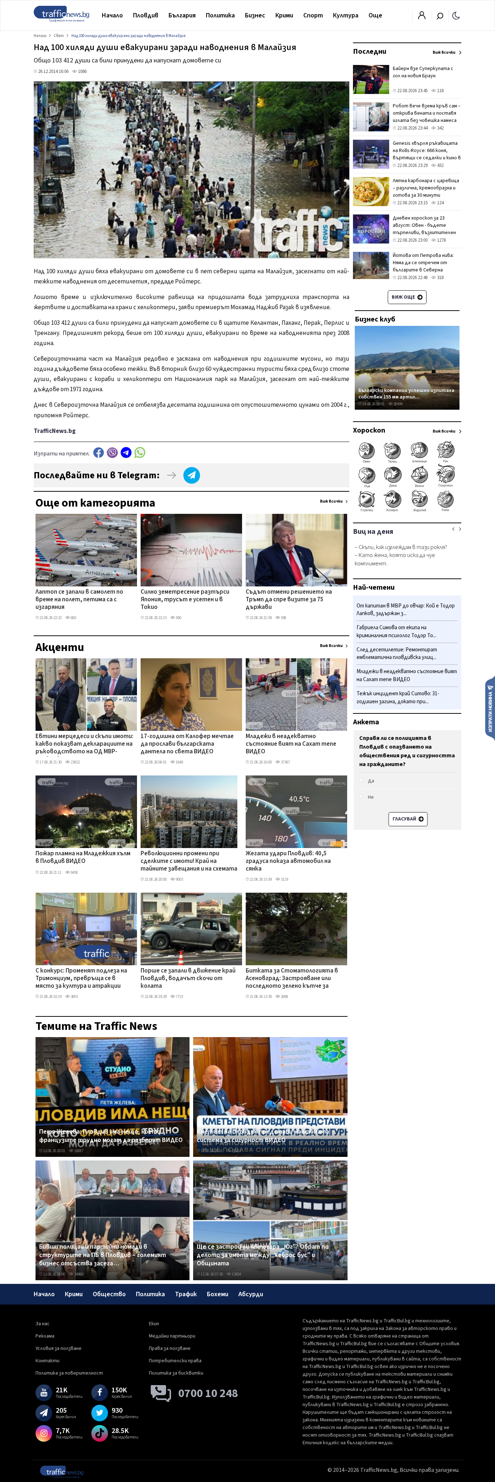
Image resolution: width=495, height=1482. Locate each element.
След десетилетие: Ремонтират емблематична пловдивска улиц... (397, 654)
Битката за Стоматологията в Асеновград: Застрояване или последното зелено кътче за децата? (292, 979)
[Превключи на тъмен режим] (456, 15)
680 (73, 618)
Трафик (186, 1294)
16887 (78, 1151)
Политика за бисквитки (176, 1373)
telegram (126, 452)
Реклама (45, 1336)
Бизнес (255, 15)
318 (440, 277)
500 (178, 618)
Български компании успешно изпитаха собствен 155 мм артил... (406, 393)
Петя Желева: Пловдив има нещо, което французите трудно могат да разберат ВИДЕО (111, 1136)
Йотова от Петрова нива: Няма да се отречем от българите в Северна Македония (423, 266)
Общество (109, 1294)
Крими (284, 15)
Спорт (313, 15)
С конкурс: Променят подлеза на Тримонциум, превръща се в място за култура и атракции (81, 979)
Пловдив (145, 15)
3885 (74, 996)
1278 (441, 240)
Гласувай (403, 819)
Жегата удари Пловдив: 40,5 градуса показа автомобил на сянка (288, 861)
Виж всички (331, 501)
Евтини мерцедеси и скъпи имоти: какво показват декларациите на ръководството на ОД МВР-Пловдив (84, 745)
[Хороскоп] (407, 511)
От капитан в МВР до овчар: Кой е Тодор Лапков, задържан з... (406, 610)
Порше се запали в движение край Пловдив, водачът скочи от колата (188, 979)
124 (440, 203)
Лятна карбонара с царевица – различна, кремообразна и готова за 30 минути (426, 188)
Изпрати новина (490, 708)
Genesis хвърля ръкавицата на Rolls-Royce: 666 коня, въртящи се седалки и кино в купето (427, 154)
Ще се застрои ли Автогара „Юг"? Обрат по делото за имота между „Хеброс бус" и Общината (263, 1255)
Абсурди (250, 1294)
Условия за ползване (59, 1348)
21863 (236, 1151)
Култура (345, 15)
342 (440, 128)
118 (440, 90)
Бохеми (217, 1294)
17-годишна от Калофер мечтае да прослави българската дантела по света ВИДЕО (187, 744)
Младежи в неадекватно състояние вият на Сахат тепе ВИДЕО (291, 744)
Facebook (98, 452)
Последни (369, 51)
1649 (179, 762)
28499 (398, 404)
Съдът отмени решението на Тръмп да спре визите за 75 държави (289, 600)
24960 (78, 1274)
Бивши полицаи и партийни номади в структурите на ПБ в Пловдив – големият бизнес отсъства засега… (102, 1255)
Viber (112, 452)
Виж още (404, 297)
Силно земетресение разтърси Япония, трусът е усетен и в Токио (185, 600)
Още (375, 15)
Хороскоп (369, 430)
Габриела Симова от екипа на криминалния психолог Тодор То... (396, 632)
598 (283, 618)
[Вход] (421, 17)
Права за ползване (170, 1348)
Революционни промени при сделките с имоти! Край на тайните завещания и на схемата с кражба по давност (189, 862)
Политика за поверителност (69, 1373)
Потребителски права (175, 1360)
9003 (179, 879)
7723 (179, 996)
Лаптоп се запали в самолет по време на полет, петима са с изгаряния (79, 600)
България (182, 15)
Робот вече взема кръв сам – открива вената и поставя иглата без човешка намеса (427, 113)
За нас (43, 1323)
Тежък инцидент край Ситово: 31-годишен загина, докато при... (398, 697)
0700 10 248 (208, 1393)
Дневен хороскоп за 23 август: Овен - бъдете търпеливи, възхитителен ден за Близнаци (424, 228)
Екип (154, 1323)
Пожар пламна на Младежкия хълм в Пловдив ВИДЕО (83, 857)
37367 (285, 762)
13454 (236, 1274)
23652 (75, 762)
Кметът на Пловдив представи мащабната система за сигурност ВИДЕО (263, 1136)
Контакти (47, 1360)
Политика (220, 15)
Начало (112, 15)
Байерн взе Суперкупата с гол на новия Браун (423, 72)
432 (440, 165)
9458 (74, 872)
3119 (284, 879)
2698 (284, 996)
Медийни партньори (172, 1336)
